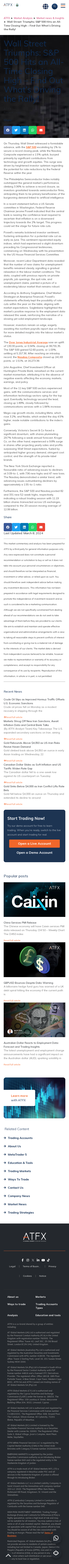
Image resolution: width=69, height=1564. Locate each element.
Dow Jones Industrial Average (28, 342)
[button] (8, 130)
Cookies (27, 1276)
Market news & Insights (50, 18)
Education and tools (48, 1315)
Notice (42, 1276)
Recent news (13, 112)
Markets (41, 1296)
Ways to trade (16, 1304)
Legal (12, 1266)
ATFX (7, 18)
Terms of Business (33, 1266)
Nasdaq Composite (29, 357)
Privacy (52, 1266)
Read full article (14, 717)
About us (12, 1296)
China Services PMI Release (20, 922)
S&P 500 (31, 147)
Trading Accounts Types (47, 1306)
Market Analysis (23, 18)
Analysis (12, 1315)
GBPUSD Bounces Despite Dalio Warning (28, 982)
